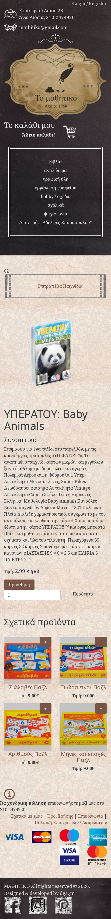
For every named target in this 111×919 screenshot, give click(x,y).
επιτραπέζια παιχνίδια (59, 286)
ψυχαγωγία (55, 214)
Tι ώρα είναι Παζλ (83, 687)
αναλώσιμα (55, 170)
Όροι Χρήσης (60, 816)
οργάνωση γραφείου (56, 188)
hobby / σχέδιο (55, 196)
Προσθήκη (19, 585)
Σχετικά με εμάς (27, 816)
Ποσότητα (83, 594)
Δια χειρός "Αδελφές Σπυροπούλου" (55, 222)
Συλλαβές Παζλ (28, 687)
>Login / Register (88, 3)
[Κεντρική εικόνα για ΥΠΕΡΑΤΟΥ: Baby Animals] (55, 356)
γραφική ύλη (55, 179)
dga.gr (67, 893)
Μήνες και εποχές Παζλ (83, 756)
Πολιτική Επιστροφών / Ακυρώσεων (71, 823)
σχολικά (55, 205)
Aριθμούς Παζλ (27, 754)
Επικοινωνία (90, 816)
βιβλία (55, 162)
